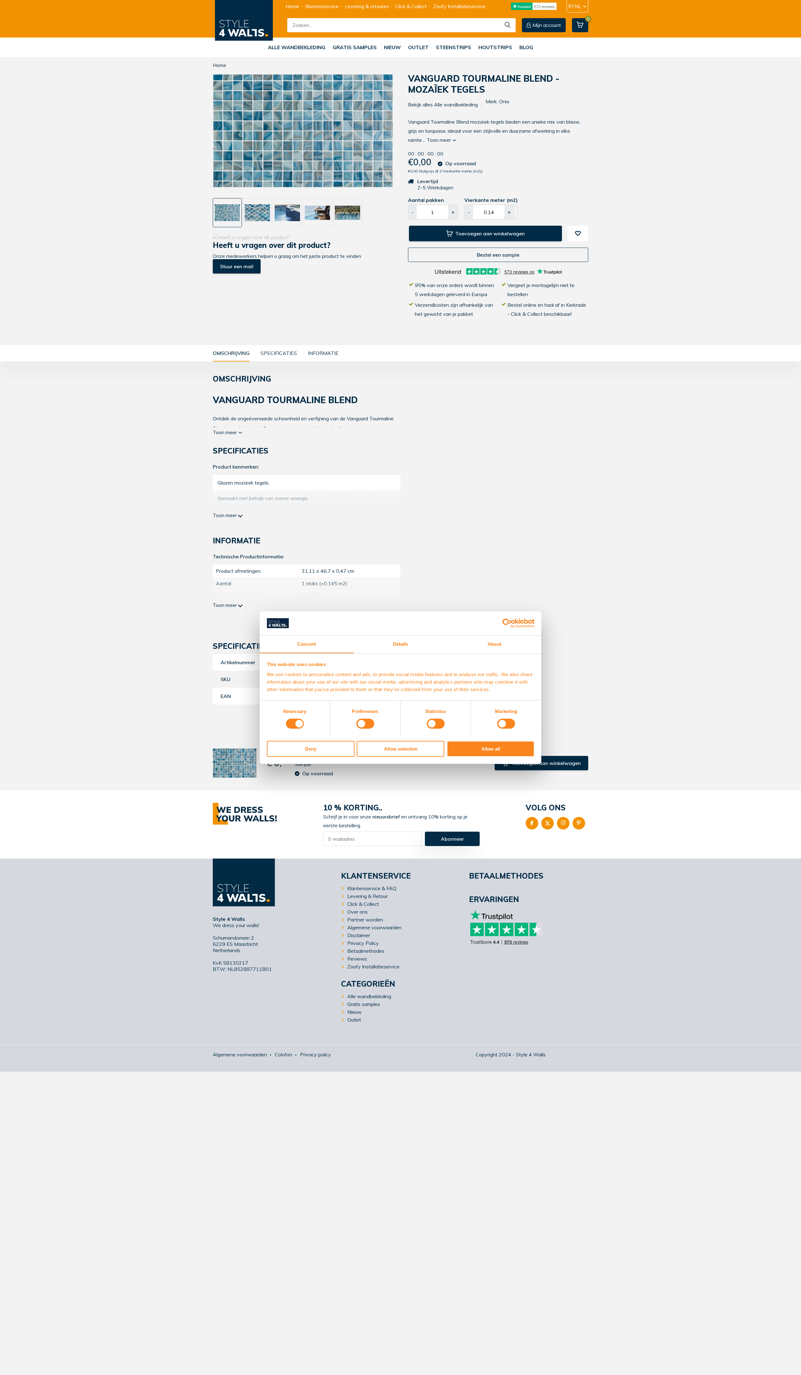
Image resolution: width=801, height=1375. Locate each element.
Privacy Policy (363, 943)
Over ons (357, 912)
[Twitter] (547, 823)
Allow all (490, 748)
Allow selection (400, 748)
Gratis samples (355, 47)
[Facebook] (532, 823)
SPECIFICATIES (279, 353)
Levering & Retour (367, 896)
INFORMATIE (323, 353)
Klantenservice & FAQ (371, 888)
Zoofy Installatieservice (459, 6)
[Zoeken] (508, 25)
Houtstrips (495, 47)
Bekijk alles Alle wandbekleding (443, 104)
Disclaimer (358, 935)
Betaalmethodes (366, 951)
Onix (504, 101)
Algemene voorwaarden (374, 927)
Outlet (418, 47)
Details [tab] (400, 643)
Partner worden (365, 919)
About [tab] (494, 643)
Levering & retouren (367, 6)
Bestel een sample (498, 255)
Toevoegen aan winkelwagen (490, 233)
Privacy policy (315, 1054)
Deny (310, 748)
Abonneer (452, 839)
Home (292, 6)
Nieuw (392, 47)
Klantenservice (322, 6)
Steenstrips (453, 47)
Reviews (357, 959)
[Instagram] (563, 823)
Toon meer (439, 140)
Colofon (283, 1054)
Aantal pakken (426, 200)
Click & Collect (411, 6)
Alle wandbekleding (296, 47)
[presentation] (215, 134)
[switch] (365, 724)
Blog (526, 47)
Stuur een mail (236, 266)
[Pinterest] (579, 823)
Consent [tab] (306, 643)
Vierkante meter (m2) (491, 200)
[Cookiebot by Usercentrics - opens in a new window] (507, 623)
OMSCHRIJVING (231, 353)
